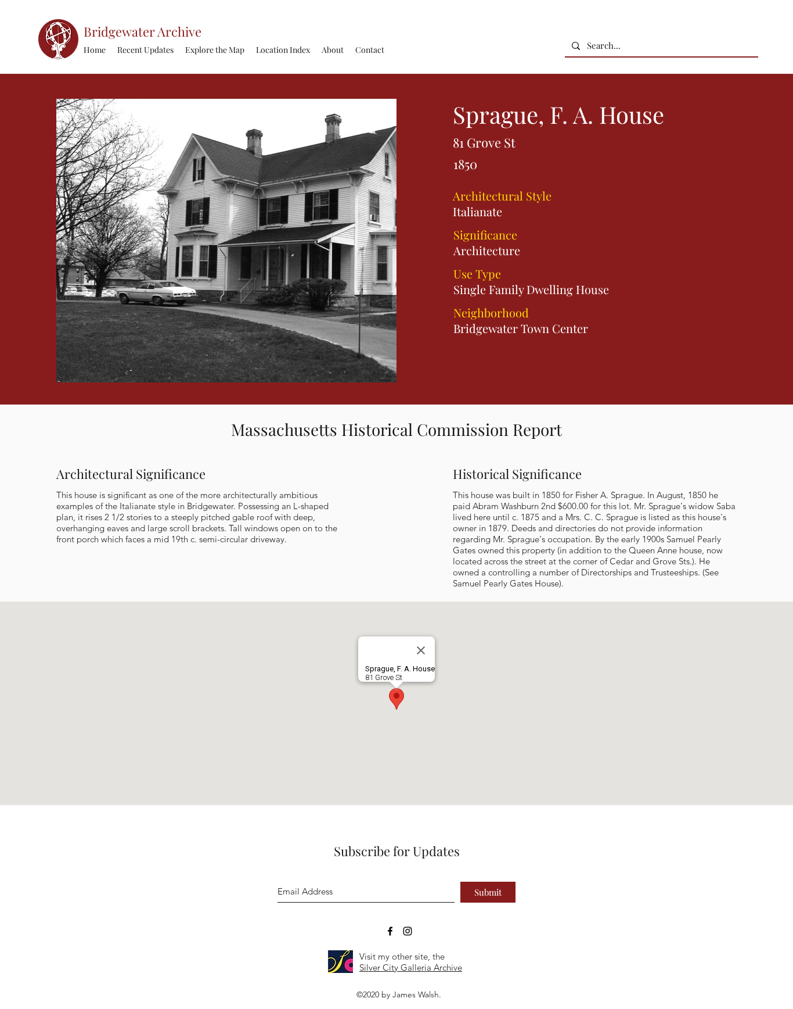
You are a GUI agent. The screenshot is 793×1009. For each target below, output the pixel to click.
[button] (283, 50)
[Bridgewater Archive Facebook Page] (390, 931)
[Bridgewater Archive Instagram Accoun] (407, 931)
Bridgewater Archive (142, 31)
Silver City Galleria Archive (410, 967)
